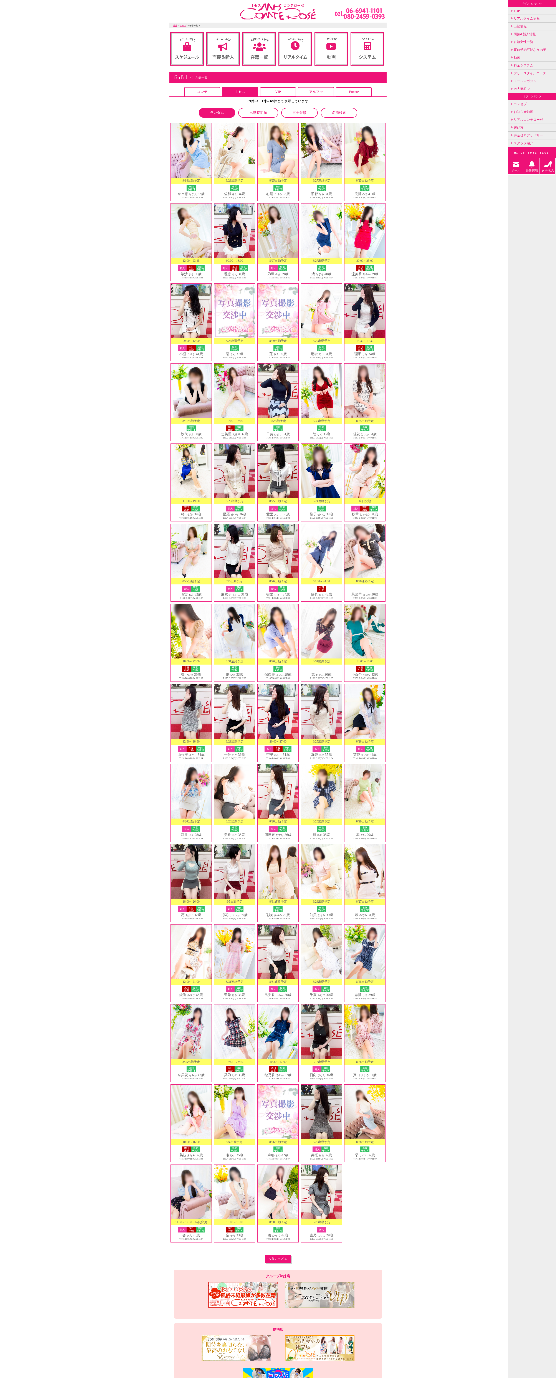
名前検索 (339, 112)
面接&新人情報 (524, 34)
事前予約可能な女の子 (529, 49)
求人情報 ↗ (522, 89)
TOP (516, 11)
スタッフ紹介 (523, 143)
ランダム (217, 112)
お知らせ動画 (523, 112)
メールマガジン (524, 81)
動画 (516, 57)
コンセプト (521, 104)
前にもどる (279, 1259)
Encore (354, 92)
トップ (183, 25)
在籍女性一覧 (523, 42)
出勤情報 (520, 26)
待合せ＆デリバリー (528, 135)
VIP (278, 92)
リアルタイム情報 (526, 18)
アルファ (316, 92)
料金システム (523, 65)
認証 (175, 25)
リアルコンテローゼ (528, 119)
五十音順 (299, 112)
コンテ (202, 92)
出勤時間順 (258, 112)
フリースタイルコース (529, 73)
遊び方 (518, 127)
